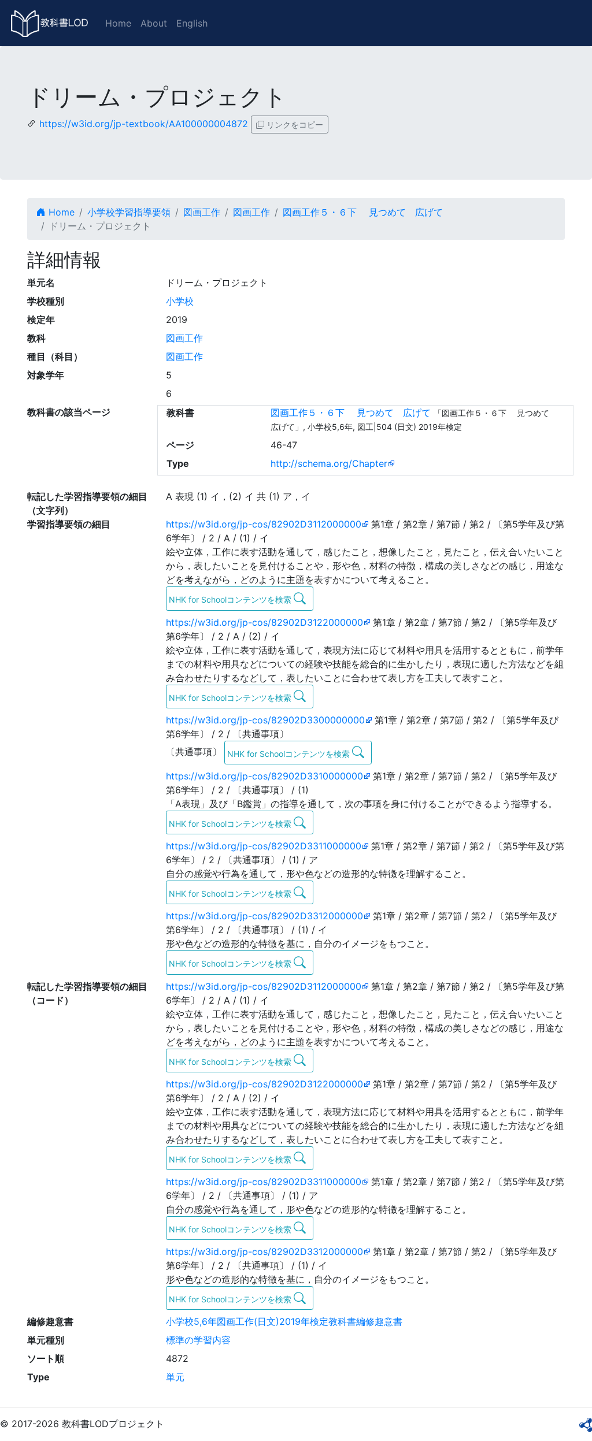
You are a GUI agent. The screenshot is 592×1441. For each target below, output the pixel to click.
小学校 (180, 301)
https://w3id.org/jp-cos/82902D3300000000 (265, 720)
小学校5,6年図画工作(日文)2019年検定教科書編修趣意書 (284, 1321)
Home (118, 23)
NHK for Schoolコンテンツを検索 (231, 599)
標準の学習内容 (198, 1340)
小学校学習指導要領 (129, 212)
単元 (175, 1377)
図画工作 (201, 212)
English (192, 23)
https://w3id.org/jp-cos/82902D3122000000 (264, 622)
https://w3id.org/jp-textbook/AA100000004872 (143, 123)
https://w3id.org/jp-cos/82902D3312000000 (264, 916)
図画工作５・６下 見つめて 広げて (363, 212)
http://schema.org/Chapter (329, 463)
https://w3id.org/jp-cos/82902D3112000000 (263, 524)
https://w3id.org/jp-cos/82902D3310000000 (264, 776)
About (153, 23)
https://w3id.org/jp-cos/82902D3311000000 (263, 846)
